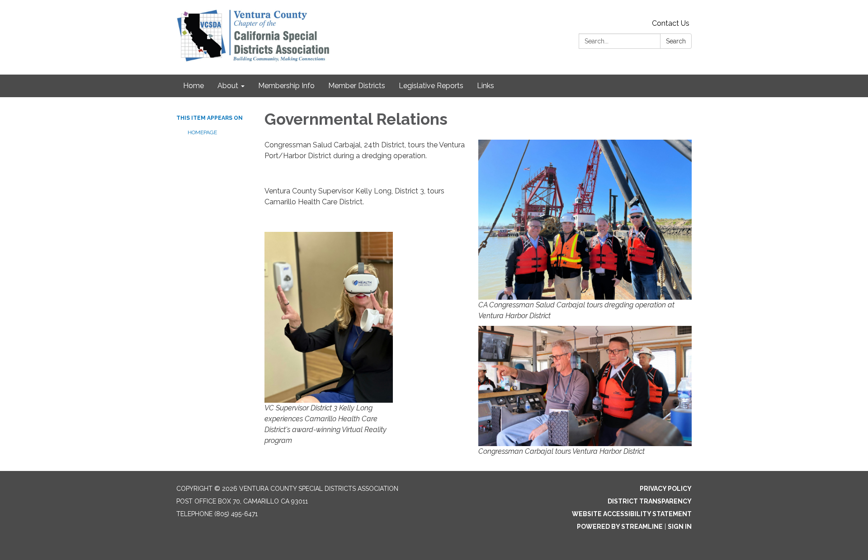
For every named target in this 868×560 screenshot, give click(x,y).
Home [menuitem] (193, 85)
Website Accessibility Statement (632, 514)
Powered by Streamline (620, 526)
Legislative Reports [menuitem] (431, 85)
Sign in (680, 526)
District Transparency (650, 501)
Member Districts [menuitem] (356, 85)
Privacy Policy (666, 488)
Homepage (202, 132)
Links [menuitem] (485, 85)
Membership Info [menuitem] (286, 85)
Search (676, 41)
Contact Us (670, 23)
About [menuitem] (227, 85)
